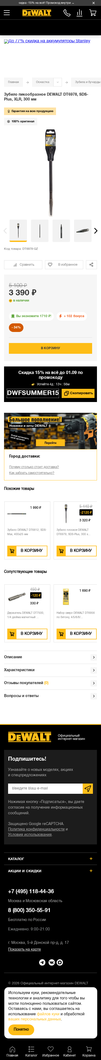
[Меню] (6, 12)
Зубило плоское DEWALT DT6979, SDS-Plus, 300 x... (73, 532)
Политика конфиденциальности (36, 829)
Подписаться (88, 789)
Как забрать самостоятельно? (31, 473)
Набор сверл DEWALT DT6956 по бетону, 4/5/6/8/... (76, 615)
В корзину (50, 348)
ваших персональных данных (34, 1019)
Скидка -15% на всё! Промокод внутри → (44, 3)
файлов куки (48, 1014)
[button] (5, 231)
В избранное (67, 264)
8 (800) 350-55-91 (67, 12)
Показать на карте (24, 949)
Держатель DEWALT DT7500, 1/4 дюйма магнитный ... (25, 615)
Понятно (21, 1029)
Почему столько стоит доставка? (34, 467)
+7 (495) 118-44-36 (35, 896)
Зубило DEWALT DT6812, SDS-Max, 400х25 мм (27, 532)
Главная (13, 82)
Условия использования (30, 835)
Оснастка (42, 82)
